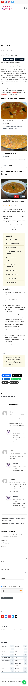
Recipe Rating (4, 541)
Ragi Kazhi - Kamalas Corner (16, 523)
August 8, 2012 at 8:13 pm (15, 453)
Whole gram (4, 94)
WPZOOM (14, 683)
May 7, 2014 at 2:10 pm (18, 499)
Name (2, 561)
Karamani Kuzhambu (9, 153)
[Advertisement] (14, 29)
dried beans (4, 396)
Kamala (9, 49)
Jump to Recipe (9, 59)
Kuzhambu (10, 51)
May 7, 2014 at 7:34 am (15, 482)
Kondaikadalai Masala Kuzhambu (13, 121)
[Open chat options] (24, 682)
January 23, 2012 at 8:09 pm (16, 414)
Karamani (14, 92)
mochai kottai (11, 396)
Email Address (5, 570)
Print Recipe (20, 59)
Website (3, 578)
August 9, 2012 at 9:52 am (19, 466)
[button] (26, 7)
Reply (12, 416)
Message (3, 546)
